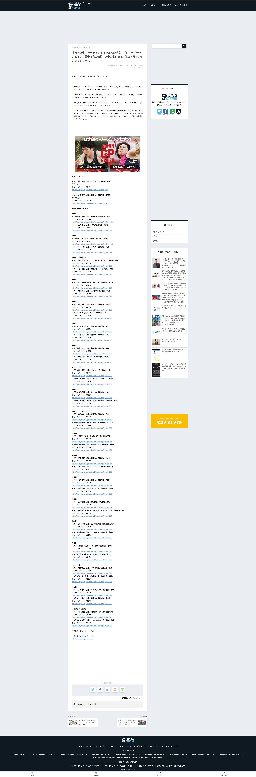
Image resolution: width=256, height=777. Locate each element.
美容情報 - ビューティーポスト (156, 754)
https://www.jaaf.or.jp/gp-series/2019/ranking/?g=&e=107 (92, 354)
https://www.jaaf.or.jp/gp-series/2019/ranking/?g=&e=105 (92, 310)
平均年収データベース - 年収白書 (114, 766)
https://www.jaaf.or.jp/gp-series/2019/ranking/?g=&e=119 (92, 595)
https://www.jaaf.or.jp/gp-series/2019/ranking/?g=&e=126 (92, 340)
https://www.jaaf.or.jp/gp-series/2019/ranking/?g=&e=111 (92, 420)
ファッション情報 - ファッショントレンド (128, 754)
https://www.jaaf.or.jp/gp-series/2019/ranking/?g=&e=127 (92, 362)
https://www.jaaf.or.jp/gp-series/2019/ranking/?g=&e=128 (92, 384)
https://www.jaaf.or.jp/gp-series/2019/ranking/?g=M (90, 190)
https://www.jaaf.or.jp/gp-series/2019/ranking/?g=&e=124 (92, 296)
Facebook (165, 114)
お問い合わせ (166, 5)
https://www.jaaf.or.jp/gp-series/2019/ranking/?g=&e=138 (92, 604)
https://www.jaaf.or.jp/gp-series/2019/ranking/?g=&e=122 (92, 252)
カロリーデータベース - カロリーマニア (85, 766)
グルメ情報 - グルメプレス (20, 754)
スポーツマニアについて (151, 5)
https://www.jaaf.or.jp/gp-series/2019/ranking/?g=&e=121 (92, 230)
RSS (179, 114)
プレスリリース (137, 698)
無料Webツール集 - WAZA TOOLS (141, 766)
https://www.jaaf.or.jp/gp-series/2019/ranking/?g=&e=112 (92, 442)
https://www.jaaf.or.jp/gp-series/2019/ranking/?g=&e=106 (92, 332)
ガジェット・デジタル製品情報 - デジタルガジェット (112, 757)
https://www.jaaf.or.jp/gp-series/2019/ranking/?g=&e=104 (92, 288)
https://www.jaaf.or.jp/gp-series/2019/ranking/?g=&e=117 (92, 551)
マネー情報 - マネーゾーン (180, 754)
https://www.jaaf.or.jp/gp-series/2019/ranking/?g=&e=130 (92, 428)
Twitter (159, 114)
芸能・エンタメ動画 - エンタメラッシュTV (148, 757)
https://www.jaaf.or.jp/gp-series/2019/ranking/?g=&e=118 (92, 573)
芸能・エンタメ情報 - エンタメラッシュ (74, 754)
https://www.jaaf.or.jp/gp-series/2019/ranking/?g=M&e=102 (92, 244)
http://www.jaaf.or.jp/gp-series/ (82, 639)
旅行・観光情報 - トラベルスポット (205, 754)
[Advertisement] (128, 26)
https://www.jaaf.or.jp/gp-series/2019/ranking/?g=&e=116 (92, 529)
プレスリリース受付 (180, 5)
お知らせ (155, 236)
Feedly (172, 114)
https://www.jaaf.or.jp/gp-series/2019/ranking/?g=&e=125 (92, 318)
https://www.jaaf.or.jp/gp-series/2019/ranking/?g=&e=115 (92, 507)
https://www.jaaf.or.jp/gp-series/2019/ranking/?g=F (89, 203)
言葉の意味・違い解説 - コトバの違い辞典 (171, 766)
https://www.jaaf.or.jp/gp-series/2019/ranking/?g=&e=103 (92, 266)
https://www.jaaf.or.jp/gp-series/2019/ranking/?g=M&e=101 (92, 222)
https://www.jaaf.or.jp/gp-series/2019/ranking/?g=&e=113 (92, 464)
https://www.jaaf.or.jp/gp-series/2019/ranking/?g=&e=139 (92, 626)
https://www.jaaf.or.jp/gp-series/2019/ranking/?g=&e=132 (92, 472)
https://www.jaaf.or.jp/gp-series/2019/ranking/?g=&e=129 (92, 406)
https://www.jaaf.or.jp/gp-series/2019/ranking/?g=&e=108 (92, 376)
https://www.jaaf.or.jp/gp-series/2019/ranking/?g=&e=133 (92, 494)
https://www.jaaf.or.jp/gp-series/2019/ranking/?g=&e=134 (92, 516)
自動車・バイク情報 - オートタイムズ (234, 754)
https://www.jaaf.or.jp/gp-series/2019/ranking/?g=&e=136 (92, 560)
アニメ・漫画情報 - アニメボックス (45, 754)
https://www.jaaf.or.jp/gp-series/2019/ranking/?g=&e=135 (92, 538)
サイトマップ (126, 746)
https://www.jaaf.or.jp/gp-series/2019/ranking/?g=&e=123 (92, 274)
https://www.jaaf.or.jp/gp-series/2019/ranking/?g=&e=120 (92, 617)
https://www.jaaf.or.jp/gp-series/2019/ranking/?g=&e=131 (92, 450)
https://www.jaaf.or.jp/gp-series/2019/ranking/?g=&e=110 (92, 398)
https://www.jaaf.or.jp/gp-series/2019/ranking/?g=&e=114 (92, 485)
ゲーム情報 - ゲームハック (101, 754)
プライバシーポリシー (109, 746)
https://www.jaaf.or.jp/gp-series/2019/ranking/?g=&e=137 (92, 582)
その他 (155, 241)
